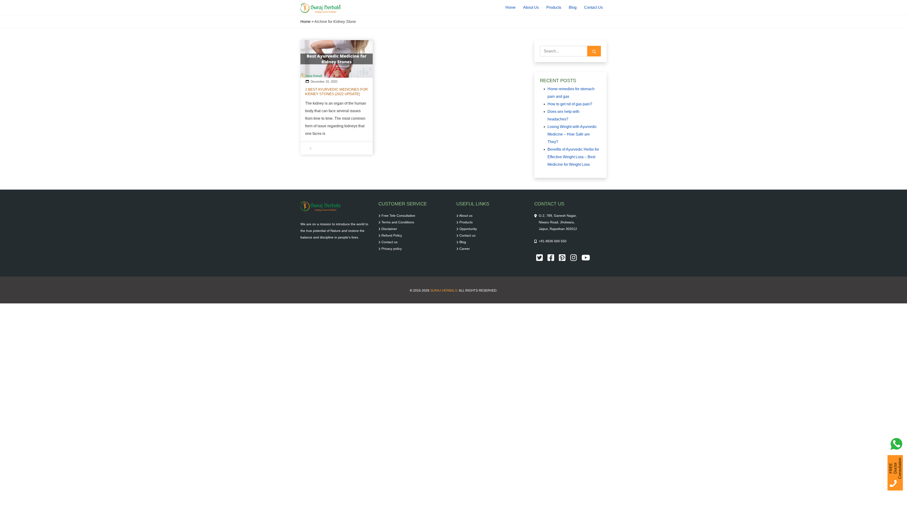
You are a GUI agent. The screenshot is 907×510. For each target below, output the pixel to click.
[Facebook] (551, 257)
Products (553, 7)
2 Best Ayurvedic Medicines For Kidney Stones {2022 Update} (336, 91)
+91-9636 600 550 (552, 241)
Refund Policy (391, 235)
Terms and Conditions (397, 222)
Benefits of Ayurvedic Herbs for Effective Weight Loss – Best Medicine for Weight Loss (573, 156)
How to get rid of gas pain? (570, 104)
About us (465, 215)
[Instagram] (574, 257)
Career (464, 249)
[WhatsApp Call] (897, 445)
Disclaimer (389, 229)
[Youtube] (586, 257)
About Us (531, 7)
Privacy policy (391, 249)
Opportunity (468, 229)
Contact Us (593, 7)
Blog (573, 7)
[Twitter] (540, 257)
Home (510, 7)
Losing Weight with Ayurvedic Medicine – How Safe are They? (572, 134)
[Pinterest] (562, 257)
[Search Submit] (594, 51)
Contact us (389, 242)
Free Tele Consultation (398, 215)
